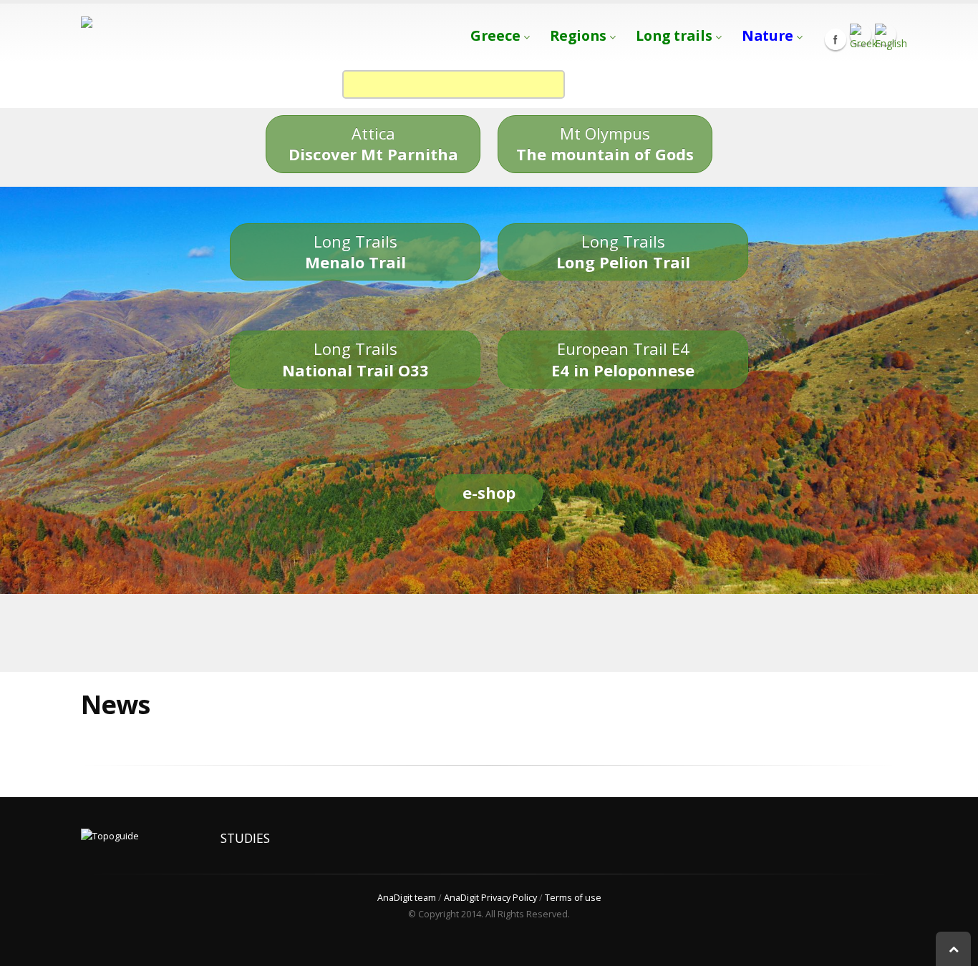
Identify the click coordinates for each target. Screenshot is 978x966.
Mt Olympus (605, 143)
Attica (373, 143)
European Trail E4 (622, 359)
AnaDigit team (406, 898)
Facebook (835, 39)
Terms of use (573, 898)
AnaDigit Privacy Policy (490, 898)
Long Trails (355, 251)
